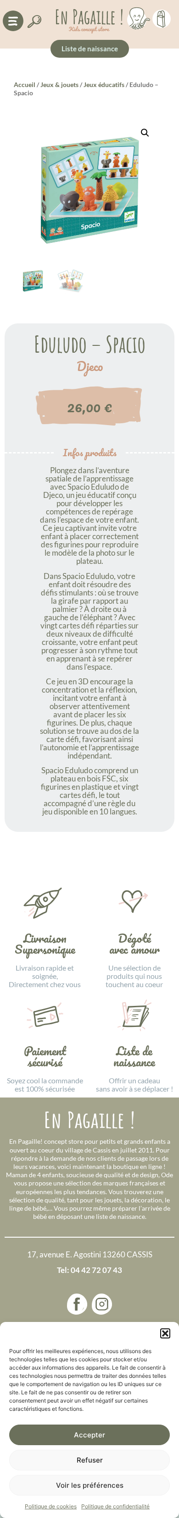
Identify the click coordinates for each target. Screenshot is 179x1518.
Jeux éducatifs (104, 84)
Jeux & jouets (59, 84)
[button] (165, 1333)
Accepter (89, 1435)
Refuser (90, 1460)
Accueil (24, 84)
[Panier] (161, 17)
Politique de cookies (51, 1506)
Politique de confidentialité (115, 1506)
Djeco (90, 366)
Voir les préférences (89, 1485)
